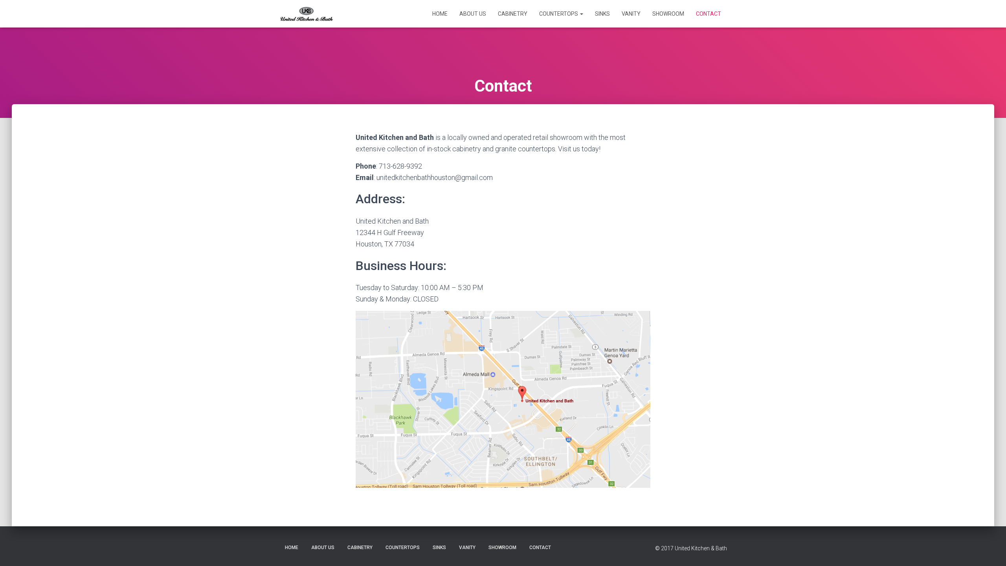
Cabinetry (512, 14)
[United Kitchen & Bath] (306, 14)
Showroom (668, 14)
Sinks (602, 14)
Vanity (631, 14)
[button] (581, 14)
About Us (472, 14)
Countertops (559, 14)
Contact (708, 14)
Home (440, 14)
